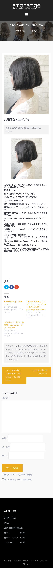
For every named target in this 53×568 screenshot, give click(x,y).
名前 (4, 438)
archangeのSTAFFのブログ (27, 346)
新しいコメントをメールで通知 (18, 475)
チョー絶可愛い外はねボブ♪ (39, 372)
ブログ (34, 31)
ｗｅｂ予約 (20, 31)
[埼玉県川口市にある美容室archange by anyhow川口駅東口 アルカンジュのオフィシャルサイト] (26, 6)
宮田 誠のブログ (35, 349)
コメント (6, 398)
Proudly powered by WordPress (18, 560)
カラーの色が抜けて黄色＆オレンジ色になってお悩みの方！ (13, 375)
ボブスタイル (20, 349)
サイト (5, 456)
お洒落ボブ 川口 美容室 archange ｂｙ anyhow (14, 325)
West (43, 560)
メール (6, 447)
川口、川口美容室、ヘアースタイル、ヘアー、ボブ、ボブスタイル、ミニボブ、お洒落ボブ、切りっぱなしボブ (26, 356)
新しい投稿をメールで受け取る (18, 479)
